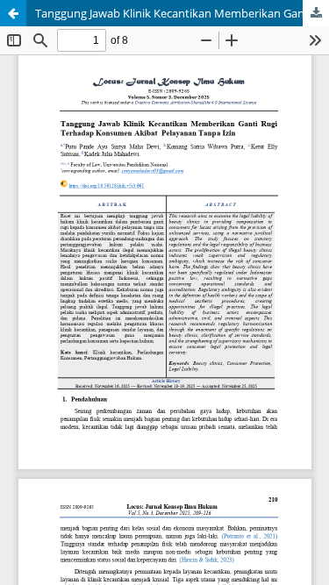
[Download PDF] (316, 13)
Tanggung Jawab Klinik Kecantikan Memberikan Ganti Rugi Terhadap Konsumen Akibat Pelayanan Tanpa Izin (182, 13)
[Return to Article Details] (13, 13)
